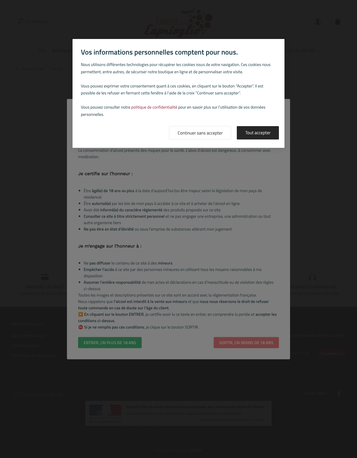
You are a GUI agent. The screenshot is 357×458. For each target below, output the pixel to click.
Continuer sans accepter (200, 133)
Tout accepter (258, 132)
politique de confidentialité (154, 107)
